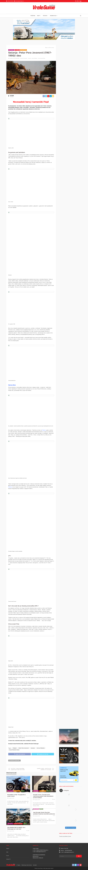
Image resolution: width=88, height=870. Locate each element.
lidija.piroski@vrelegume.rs (42, 850)
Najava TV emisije (18, 823)
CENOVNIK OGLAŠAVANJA (39, 854)
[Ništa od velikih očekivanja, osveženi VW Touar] (65, 798)
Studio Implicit (50, 868)
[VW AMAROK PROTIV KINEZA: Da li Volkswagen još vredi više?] (18, 817)
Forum (7, 855)
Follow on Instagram (71, 827)
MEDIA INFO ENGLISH (38, 857)
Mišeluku (44, 430)
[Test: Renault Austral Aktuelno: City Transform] (76, 809)
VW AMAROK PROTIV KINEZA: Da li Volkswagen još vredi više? (16, 828)
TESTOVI (45, 15)
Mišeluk (18, 58)
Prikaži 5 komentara (15, 760)
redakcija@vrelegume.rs (41, 851)
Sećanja (29, 58)
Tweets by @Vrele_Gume (65, 836)
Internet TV (8, 859)
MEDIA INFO (35, 856)
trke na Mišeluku (34, 58)
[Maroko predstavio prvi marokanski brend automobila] (76, 798)
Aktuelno (10, 790)
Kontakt (35, 865)
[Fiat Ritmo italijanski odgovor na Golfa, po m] (65, 809)
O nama (18, 865)
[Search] (80, 15)
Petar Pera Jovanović (23, 58)
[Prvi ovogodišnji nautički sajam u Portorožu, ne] (65, 820)
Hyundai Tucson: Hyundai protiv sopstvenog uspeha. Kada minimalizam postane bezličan (43, 796)
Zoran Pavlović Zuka (41, 58)
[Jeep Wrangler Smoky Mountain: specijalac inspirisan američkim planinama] (32, 809)
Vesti (38, 15)
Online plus (53, 15)
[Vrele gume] (44, 8)
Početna (33, 15)
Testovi (7, 848)
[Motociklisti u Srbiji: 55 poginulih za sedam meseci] (18, 784)
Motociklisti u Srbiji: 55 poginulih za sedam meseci (16, 795)
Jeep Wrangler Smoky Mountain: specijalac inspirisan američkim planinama (44, 813)
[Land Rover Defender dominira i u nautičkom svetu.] (76, 820)
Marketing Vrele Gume (27, 865)
